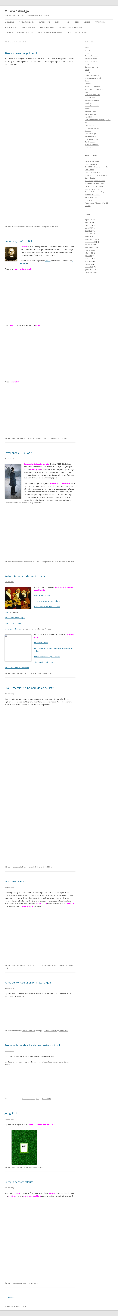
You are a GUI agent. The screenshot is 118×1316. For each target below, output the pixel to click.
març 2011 (88, 231)
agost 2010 (89, 250)
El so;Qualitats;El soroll (93, 78)
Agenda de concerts (92, 56)
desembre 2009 (90, 272)
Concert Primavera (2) (92, 189)
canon (47, 261)
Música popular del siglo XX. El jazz (47, 607)
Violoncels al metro (16, 881)
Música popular (36, 673)
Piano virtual (89, 125)
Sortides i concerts (50, 1031)
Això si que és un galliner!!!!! (21, 53)
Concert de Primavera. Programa (96, 192)
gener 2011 (89, 236)
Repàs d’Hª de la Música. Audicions (97, 175)
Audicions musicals (28, 438)
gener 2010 (89, 270)
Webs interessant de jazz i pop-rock (26, 576)
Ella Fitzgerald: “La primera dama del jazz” (30, 688)
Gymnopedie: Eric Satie (18, 453)
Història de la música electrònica (17, 668)
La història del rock (41, 643)
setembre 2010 (90, 247)
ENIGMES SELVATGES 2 (47, 27)
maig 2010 (88, 258)
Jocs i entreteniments (29, 227)
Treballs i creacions (92, 145)
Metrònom (88, 103)
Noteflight (88, 117)
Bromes (38, 438)
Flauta (24, 1283)
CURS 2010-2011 (44, 22)
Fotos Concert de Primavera (94, 186)
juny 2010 (88, 256)
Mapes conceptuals (92, 100)
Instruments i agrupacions (94, 89)
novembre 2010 (90, 242)
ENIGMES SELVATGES (28, 27)
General (88, 84)
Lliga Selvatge (42, 227)
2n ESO (57, 22)
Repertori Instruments (92, 139)
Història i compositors (49, 438)
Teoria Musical (90, 142)
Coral (37, 1099)
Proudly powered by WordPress (15, 1306)
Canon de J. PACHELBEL (18, 241)
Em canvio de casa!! (92, 161)
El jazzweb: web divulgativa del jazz (47, 601)
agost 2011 (89, 220)
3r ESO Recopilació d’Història (95, 181)
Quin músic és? (90, 178)
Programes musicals (92, 128)
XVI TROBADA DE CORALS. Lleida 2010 (50, 32)
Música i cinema (90, 111)
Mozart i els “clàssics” (92, 197)
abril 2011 (88, 228)
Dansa (87, 72)
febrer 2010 (89, 267)
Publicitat (88, 131)
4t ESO (76, 22)
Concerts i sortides (28, 1031)
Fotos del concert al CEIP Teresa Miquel (28, 982)
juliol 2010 (88, 253)
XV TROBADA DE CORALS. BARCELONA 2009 (19, 32)
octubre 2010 (89, 245)
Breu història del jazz (42, 595)
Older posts (10, 1297)
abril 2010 (88, 261)
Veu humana (89, 147)
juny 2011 (88, 222)
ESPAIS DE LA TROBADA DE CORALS (70, 27)
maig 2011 (88, 225)
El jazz (7, 612)
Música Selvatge (17, 11)
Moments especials (58, 965)
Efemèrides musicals (29, 867)
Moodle (87, 109)
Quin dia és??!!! (90, 200)
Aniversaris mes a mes (26, 22)
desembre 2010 (90, 239)
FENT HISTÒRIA (100, 22)
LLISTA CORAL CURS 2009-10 (77, 32)
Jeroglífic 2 (11, 1113)
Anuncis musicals (91, 59)
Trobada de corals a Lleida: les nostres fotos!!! (32, 1045)
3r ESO (67, 22)
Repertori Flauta (57, 562)
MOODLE (87, 22)
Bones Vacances (91, 164)
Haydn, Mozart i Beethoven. (94, 183)
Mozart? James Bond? (92, 195)
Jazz (28, 673)
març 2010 (88, 264)
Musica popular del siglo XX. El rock (47, 657)
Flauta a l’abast (10, 27)
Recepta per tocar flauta (19, 1182)
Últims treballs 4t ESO (92, 172)
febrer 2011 (89, 233)
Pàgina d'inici (9, 22)
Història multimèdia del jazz (15, 618)
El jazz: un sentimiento (13, 623)
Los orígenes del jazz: (13, 629)
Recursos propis (90, 134)
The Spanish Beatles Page (44, 662)
